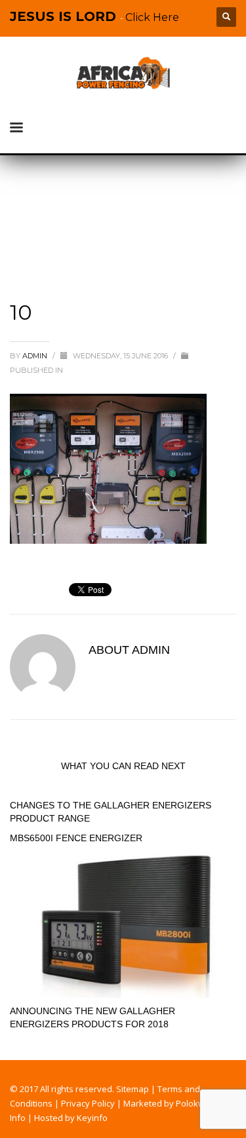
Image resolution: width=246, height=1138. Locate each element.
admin (35, 355)
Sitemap (132, 1089)
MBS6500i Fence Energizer (76, 838)
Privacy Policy (88, 1103)
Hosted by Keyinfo (71, 1118)
